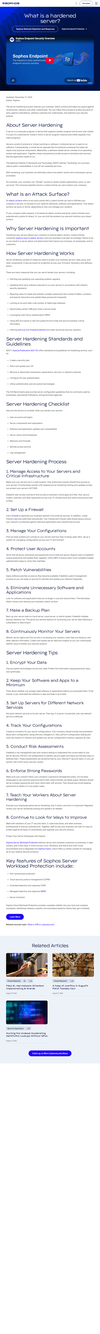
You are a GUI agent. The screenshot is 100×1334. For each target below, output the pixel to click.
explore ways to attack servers (29, 238)
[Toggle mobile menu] (96, 3)
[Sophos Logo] (11, 3)
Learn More (15, 917)
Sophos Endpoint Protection (73, 29)
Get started (86, 3)
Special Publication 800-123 (25, 350)
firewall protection (38, 330)
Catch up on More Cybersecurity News (50, 1053)
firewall (15, 515)
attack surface (15, 200)
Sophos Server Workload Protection (22, 842)
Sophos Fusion (44, 849)
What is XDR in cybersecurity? (41, 924)
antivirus (21, 330)
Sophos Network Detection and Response (35, 29)
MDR (43, 891)
